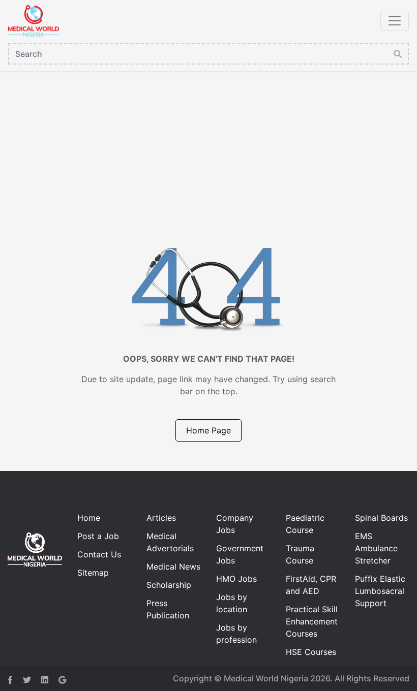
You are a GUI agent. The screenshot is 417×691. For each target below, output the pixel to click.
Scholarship (168, 585)
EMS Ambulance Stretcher (376, 548)
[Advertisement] (208, 147)
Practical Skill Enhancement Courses (312, 621)
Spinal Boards (381, 518)
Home (88, 518)
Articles (161, 518)
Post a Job (98, 536)
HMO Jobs (236, 579)
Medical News (173, 566)
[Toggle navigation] (394, 21)
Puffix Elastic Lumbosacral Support (380, 591)
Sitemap (93, 573)
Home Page (208, 430)
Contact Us (99, 554)
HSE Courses (311, 652)
